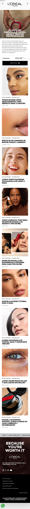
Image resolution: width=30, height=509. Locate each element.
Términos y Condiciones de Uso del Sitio (10, 488)
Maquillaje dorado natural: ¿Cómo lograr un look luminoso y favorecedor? (14, 422)
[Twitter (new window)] (8, 470)
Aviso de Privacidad (6, 478)
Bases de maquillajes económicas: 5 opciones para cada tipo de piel (13, 262)
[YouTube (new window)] (11, 470)
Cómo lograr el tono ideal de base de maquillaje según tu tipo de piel (15, 221)
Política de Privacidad (6, 485)
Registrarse (2, 0)
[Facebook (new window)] (5, 470)
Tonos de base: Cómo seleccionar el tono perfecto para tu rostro (13, 101)
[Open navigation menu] (27, 3)
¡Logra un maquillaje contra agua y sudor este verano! (14, 342)
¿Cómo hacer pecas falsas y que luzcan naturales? (14, 381)
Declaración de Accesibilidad (8, 483)
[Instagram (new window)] (3, 470)
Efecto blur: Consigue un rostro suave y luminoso (14, 141)
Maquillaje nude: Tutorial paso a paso (14, 302)
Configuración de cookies (7, 481)
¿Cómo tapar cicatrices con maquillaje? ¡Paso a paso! (13, 181)
